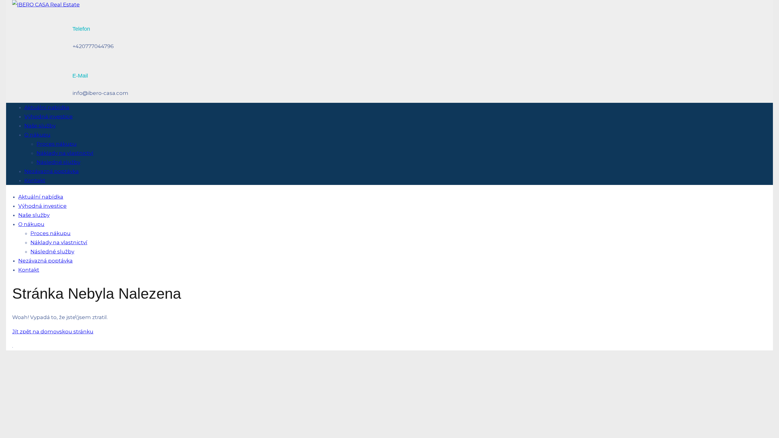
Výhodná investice (48, 116)
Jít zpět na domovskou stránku (52, 331)
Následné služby (58, 162)
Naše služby (40, 126)
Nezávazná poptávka (51, 171)
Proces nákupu (57, 144)
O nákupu (37, 135)
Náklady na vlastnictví (65, 153)
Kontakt (34, 180)
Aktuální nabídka (46, 107)
